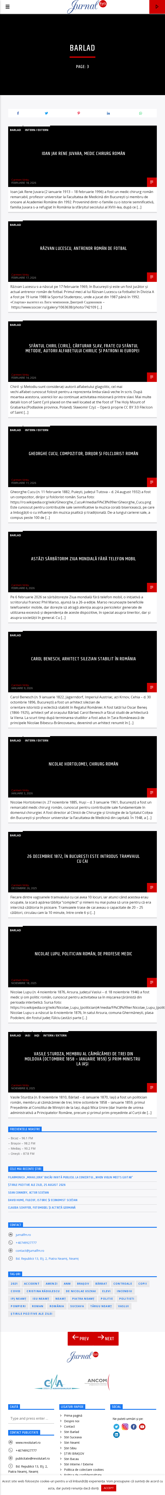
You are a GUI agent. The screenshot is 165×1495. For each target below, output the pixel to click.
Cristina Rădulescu (43, 1291)
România (57, 1306)
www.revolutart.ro (28, 1442)
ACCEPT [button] (109, 1488)
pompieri (18, 1306)
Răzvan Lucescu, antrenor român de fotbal (83, 248)
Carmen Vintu (20, 180)
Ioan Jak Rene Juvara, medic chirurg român (83, 153)
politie (107, 1299)
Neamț (60, 1299)
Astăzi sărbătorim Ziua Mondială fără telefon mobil (83, 559)
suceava (77, 1306)
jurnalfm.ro (23, 1235)
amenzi (52, 1283)
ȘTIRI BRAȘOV (74, 1453)
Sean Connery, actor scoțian (28, 1193)
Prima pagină (73, 1415)
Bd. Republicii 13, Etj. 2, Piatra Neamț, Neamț (47, 1258)
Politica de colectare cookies (84, 1470)
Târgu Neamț (101, 1306)
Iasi (27, 1035)
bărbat (101, 1283)
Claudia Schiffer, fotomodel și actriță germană (42, 1208)
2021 (14, 1283)
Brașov (83, 1283)
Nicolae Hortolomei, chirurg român (84, 764)
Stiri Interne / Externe (78, 1464)
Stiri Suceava (73, 1437)
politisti (126, 1299)
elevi (106, 1291)
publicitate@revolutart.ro (33, 1458)
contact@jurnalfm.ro (30, 1251)
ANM (67, 1283)
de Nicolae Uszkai (81, 1291)
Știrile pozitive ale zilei (31, 1314)
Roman (37, 1306)
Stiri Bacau (71, 1459)
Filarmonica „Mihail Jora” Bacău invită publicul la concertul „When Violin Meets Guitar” (70, 1177)
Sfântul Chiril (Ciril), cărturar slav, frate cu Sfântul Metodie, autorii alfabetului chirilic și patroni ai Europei (82, 348)
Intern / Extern (36, 130)
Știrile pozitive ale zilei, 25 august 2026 (37, 1185)
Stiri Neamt (72, 1442)
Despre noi (71, 1421)
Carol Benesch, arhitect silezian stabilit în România (83, 659)
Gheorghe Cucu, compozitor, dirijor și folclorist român (83, 453)
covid (15, 1291)
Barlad (15, 130)
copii (142, 1283)
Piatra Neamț (83, 1299)
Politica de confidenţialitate (83, 1475)
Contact (69, 1426)
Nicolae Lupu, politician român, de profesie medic (83, 954)
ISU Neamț (41, 1299)
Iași (36, 1035)
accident (32, 1283)
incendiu (124, 1291)
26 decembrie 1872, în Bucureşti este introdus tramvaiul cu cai (83, 859)
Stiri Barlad (71, 1432)
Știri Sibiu (70, 1448)
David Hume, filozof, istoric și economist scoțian (42, 1200)
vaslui (123, 1306)
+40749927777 (26, 1243)
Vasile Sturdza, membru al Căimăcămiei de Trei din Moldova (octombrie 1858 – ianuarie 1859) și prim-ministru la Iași (82, 1059)
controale (122, 1283)
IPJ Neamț (18, 1299)
